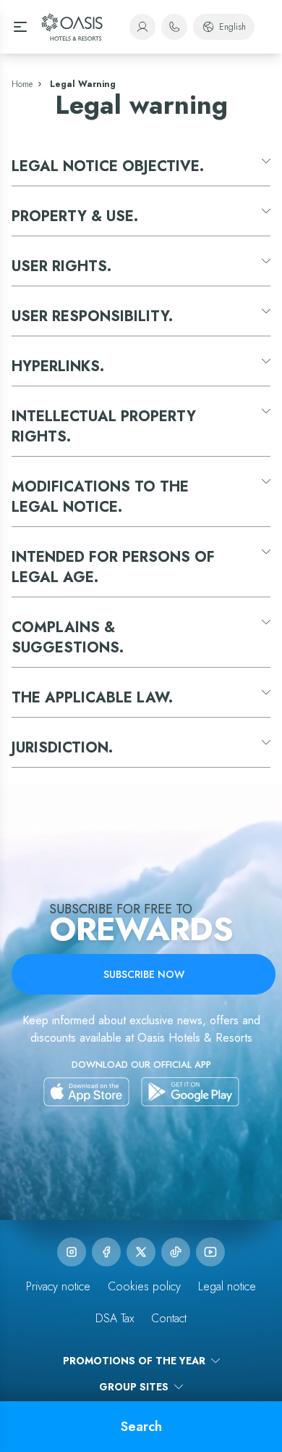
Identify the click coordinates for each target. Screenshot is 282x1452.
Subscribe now (143, 974)
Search (141, 1426)
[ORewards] (142, 27)
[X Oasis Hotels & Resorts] (141, 1251)
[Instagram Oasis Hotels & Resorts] (71, 1251)
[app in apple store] (86, 1091)
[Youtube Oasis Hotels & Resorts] (210, 1251)
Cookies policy (144, 1286)
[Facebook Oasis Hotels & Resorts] (106, 1251)
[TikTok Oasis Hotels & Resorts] (175, 1251)
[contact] (174, 27)
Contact (169, 1318)
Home (22, 84)
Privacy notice (58, 1286)
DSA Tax (114, 1318)
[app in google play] (190, 1091)
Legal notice (227, 1286)
